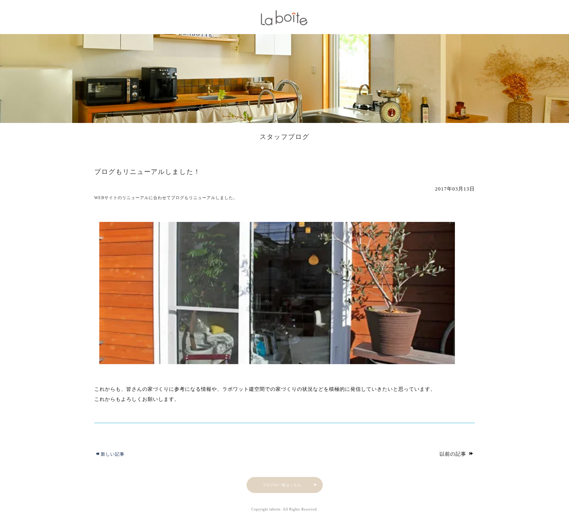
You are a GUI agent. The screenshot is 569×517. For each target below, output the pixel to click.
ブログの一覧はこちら (282, 485)
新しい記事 (112, 454)
